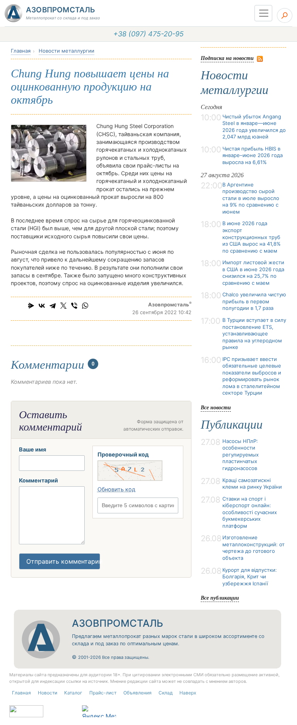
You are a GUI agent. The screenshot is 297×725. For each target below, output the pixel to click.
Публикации (232, 424)
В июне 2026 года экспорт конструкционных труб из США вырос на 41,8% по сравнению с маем (251, 236)
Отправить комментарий (63, 561)
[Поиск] (284, 15)
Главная (21, 51)
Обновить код (116, 489)
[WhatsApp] (85, 305)
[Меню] (263, 13)
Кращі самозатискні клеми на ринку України (252, 483)
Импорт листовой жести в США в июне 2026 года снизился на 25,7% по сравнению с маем (253, 272)
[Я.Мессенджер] (31, 305)
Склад (165, 693)
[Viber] (74, 305)
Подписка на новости (227, 58)
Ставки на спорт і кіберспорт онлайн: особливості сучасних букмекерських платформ (249, 512)
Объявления (137, 693)
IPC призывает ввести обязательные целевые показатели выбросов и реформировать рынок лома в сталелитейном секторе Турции (251, 376)
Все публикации (220, 597)
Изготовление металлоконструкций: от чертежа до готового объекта (253, 547)
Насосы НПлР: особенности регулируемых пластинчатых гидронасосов (240, 454)
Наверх (187, 693)
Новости (47, 693)
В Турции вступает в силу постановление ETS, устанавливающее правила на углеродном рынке (254, 333)
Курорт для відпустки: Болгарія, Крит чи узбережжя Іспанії (249, 576)
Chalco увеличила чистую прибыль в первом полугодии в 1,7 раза (254, 301)
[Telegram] (52, 305)
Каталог (73, 693)
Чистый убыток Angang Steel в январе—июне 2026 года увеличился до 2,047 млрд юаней (254, 126)
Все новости (216, 407)
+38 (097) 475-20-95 (148, 34)
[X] (63, 305)
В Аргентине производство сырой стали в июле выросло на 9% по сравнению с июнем (250, 198)
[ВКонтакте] (41, 305)
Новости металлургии (66, 51)
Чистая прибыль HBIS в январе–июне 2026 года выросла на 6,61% (252, 155)
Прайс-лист (102, 693)
